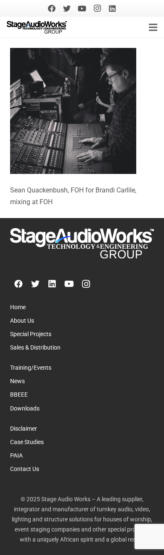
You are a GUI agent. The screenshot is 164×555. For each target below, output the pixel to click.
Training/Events (30, 367)
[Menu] (153, 27)
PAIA (16, 455)
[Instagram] (97, 8)
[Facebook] (51, 8)
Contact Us (24, 469)
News (17, 381)
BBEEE (19, 394)
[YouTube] (82, 8)
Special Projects (30, 334)
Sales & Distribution (35, 347)
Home (18, 307)
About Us (22, 320)
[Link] (37, 27)
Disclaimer (23, 428)
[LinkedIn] (112, 8)
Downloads (25, 408)
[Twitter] (66, 8)
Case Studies (27, 442)
